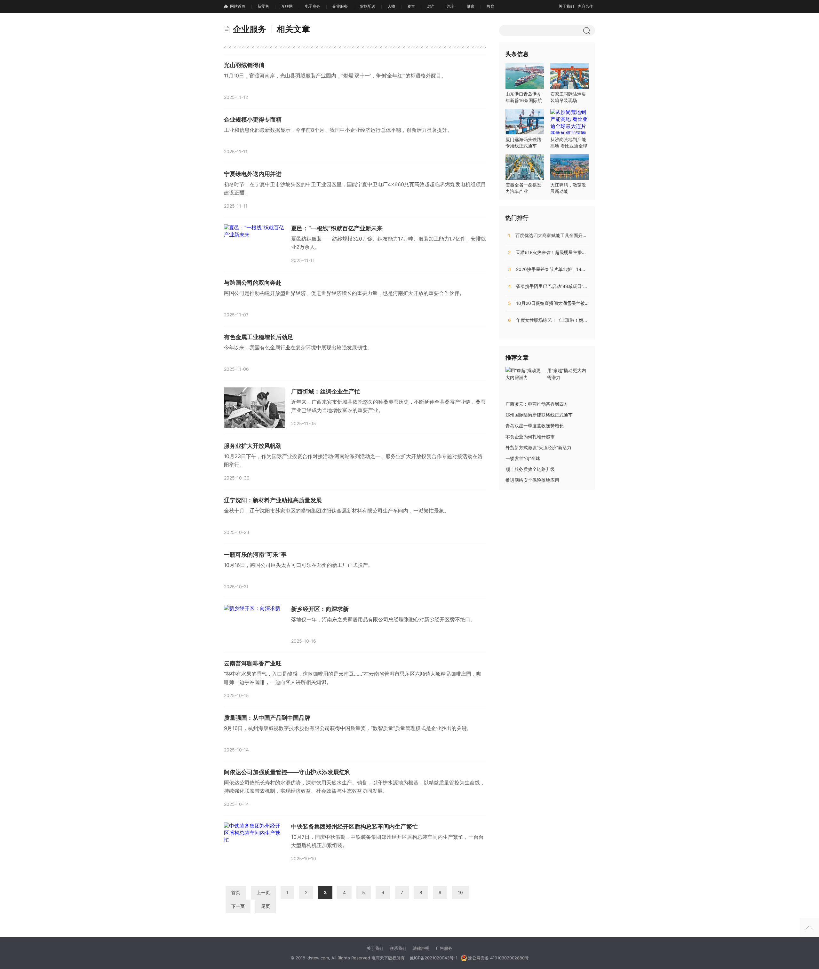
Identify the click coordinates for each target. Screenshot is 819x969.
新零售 (263, 6)
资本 (411, 6)
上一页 (263, 892)
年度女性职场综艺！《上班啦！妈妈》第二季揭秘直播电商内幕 (574, 320)
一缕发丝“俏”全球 (522, 458)
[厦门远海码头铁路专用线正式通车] (524, 121)
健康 (470, 6)
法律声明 (421, 948)
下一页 (238, 906)
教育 (490, 6)
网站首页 (237, 6)
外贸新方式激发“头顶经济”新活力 (538, 447)
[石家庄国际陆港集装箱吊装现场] (569, 76)
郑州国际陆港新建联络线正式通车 (539, 414)
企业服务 (340, 6)
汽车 (451, 6)
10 (460, 892)
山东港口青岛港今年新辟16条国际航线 (523, 100)
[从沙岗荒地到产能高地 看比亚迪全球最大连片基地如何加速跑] (569, 121)
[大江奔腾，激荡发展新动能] (569, 167)
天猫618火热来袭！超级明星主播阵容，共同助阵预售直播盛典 (574, 252)
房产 (431, 6)
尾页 (265, 906)
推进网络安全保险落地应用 (532, 480)
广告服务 (444, 948)
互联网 (287, 6)
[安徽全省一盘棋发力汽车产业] (524, 167)
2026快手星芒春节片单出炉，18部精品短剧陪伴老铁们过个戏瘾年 (578, 269)
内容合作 (585, 6)
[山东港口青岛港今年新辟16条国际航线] (524, 76)
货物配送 (367, 6)
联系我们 (398, 948)
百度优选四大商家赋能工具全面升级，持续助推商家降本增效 (572, 235)
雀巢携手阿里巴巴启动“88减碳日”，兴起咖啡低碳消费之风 (570, 286)
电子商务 (312, 6)
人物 (391, 6)
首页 (235, 892)
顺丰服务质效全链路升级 (530, 469)
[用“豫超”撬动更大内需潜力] (524, 373)
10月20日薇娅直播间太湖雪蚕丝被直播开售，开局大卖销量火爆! (576, 303)
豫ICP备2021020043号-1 (433, 957)
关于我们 (566, 6)
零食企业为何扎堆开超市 (530, 436)
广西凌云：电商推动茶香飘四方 (536, 404)
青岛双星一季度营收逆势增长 (534, 425)
